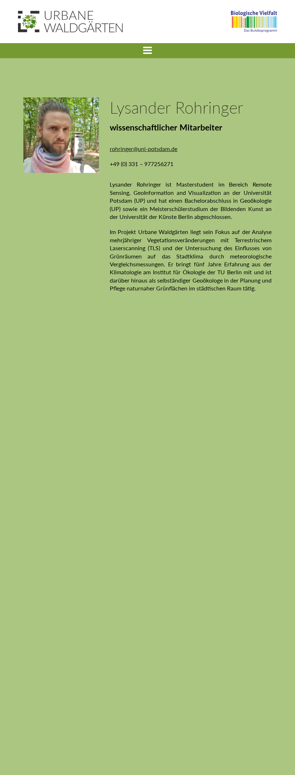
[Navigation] (147, 50)
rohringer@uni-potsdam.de (143, 149)
